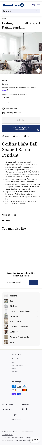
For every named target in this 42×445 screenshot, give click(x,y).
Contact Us (16, 359)
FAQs (14, 362)
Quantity (6, 97)
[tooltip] (38, 130)
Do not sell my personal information (16, 437)
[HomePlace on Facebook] (26, 409)
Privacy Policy (7, 435)
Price (4, 80)
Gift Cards (15, 372)
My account (16, 419)
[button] (21, 128)
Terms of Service (26, 432)
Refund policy (7, 440)
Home (4, 18)
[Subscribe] (33, 282)
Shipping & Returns (19, 365)
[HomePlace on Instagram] (22, 409)
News (14, 368)
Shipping (5, 94)
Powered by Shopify (23, 440)
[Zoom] (38, 70)
